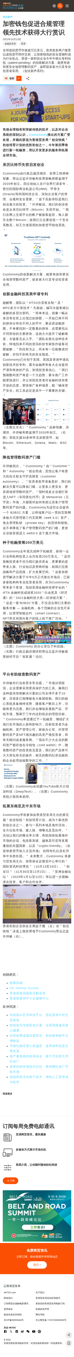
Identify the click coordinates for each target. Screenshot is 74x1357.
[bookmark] (68, 1343)
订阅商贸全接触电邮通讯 (16, 1303)
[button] (67, 6)
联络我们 (8, 1298)
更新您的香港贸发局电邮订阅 (50, 1303)
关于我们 (40, 1292)
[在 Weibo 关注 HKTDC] (22, 1331)
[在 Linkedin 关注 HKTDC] (16, 1331)
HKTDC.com (10, 1292)
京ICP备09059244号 (14, 1320)
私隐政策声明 (42, 1309)
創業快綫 (16, 983)
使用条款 (8, 1309)
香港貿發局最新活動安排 (28, 993)
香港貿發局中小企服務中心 (29, 998)
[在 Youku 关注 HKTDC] (39, 1331)
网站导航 (40, 1314)
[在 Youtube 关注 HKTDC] (33, 1331)
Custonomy (38, 134)
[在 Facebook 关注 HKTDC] (5, 1331)
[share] (68, 1335)
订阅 (12, 1180)
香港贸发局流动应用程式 (48, 1298)
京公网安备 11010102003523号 (51, 1320)
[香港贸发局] (37, 1287)
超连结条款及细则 (13, 1314)
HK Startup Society (24, 988)
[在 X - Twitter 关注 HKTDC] (11, 1331)
